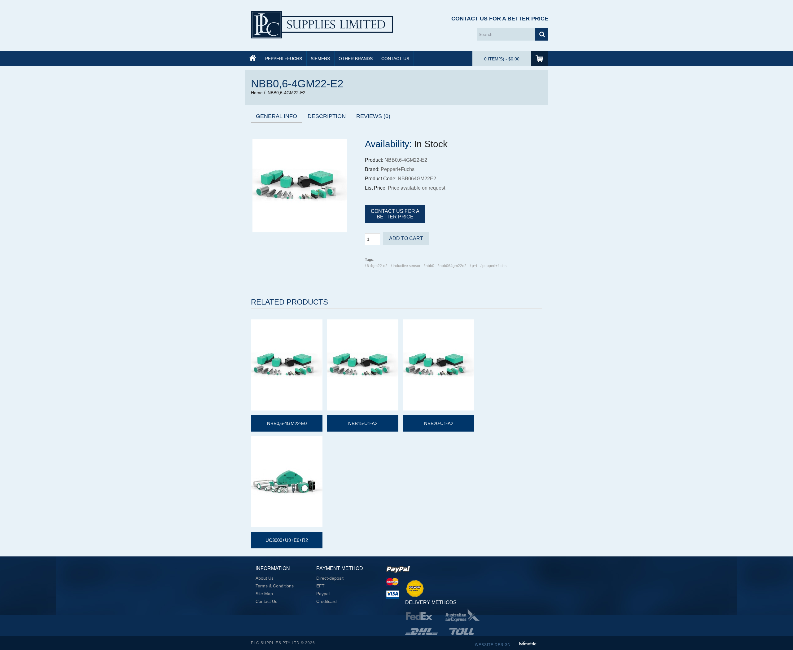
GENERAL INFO (276, 116)
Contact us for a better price (395, 214)
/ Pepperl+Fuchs (493, 266)
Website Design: (494, 645)
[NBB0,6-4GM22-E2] (299, 230)
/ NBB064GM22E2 (452, 266)
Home (257, 92)
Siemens (320, 58)
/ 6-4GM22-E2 (376, 266)
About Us (265, 578)
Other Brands (356, 58)
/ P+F (473, 266)
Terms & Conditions (275, 585)
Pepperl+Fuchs (283, 58)
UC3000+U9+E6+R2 (286, 540)
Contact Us (395, 58)
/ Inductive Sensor (405, 266)
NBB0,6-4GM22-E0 (287, 423)
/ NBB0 (429, 266)
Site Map (264, 593)
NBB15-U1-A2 (362, 423)
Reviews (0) (373, 116)
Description (327, 116)
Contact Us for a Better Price (499, 18)
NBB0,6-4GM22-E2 (286, 92)
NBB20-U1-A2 (438, 423)
